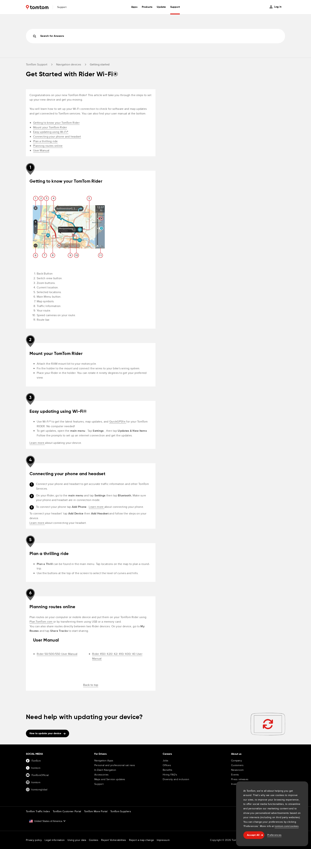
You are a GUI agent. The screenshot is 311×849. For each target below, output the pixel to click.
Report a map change (141, 840)
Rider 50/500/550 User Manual (57, 654)
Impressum (163, 840)
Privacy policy (34, 840)
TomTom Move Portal (95, 811)
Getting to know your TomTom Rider (56, 123)
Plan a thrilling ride (45, 141)
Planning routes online (48, 146)
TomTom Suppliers (120, 811)
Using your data (76, 840)
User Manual (41, 150)
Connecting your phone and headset (57, 136)
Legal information (55, 840)
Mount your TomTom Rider (50, 127)
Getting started (100, 64)
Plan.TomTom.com (41, 622)
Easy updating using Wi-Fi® (50, 132)
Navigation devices (68, 64)
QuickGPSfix (117, 421)
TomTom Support (36, 64)
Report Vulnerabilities (113, 840)
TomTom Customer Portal (67, 811)
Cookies (93, 840)
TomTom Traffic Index (38, 811)
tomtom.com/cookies (286, 826)
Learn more (37, 443)
